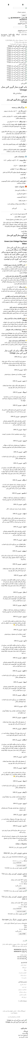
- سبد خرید (24, 987)
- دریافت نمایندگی (23, 992)
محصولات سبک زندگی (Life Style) (14, 40)
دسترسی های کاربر (22, 981)
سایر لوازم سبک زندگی (21, 42)
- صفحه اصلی (24, 965)
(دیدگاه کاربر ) (17, 93)
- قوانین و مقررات (23, 972)
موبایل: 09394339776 (19, 951)
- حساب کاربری (23, 984)
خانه (26, 40)
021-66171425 (21, 956)
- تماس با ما (24, 977)
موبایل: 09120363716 (19, 949)
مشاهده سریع (25, 917)
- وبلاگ (25, 970)
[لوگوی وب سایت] (20, 8)
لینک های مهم (24, 962)
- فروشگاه (24, 967)
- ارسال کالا (24, 997)
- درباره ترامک (24, 975)
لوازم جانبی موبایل (18, 224)
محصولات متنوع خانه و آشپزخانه (19, 44)
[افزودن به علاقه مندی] (19, 1028)
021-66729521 (21, 958)
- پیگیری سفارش (23, 994)
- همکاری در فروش (22, 989)
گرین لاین (20, 228)
